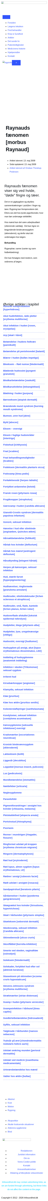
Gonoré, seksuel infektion (17, 522)
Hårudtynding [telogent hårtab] (20, 560)
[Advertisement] (24, 93)
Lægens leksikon (15, 26)
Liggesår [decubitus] (14, 760)
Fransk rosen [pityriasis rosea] (20, 493)
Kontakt (11, 56)
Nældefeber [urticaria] (15, 786)
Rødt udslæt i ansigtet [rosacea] (20, 883)
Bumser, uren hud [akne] (16, 415)
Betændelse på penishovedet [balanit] (24, 351)
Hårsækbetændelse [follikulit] (19, 538)
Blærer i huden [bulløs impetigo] (21, 358)
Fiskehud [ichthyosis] (15, 444)
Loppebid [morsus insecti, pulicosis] (23, 767)
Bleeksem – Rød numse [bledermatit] (23, 364)
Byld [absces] (10, 422)
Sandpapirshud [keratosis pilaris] (21, 889)
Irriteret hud (9, 676)
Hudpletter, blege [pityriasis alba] (21, 625)
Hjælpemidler (14, 52)
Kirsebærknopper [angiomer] (19, 683)
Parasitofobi (10, 799)
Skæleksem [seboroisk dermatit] (21, 921)
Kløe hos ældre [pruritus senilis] (21, 702)
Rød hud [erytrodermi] (15, 860)
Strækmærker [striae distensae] (20, 995)
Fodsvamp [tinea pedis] (16, 473)
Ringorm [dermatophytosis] (18, 854)
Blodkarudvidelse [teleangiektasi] (21, 386)
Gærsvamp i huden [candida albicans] (24, 506)
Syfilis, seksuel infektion (16, 1024)
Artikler (11, 38)
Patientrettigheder (16, 45)
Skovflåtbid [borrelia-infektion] (20, 944)
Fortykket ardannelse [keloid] (19, 486)
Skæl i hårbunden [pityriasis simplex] (23, 915)
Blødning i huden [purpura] (18, 393)
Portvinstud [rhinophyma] (17, 821)
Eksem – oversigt (12, 428)
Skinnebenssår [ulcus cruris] (19, 937)
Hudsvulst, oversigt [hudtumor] (20, 641)
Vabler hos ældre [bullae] (17, 1076)
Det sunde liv (14, 41)
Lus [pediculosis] (12, 773)
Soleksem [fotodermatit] (16, 960)
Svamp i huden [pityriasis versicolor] (23, 1002)
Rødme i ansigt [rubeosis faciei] (20, 876)
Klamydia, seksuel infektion (18, 689)
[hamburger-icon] (6, 17)
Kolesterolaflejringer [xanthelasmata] (23, 709)
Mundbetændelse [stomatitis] (19, 780)
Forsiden (12, 23)
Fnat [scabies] (11, 451)
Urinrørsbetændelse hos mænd (20, 1069)
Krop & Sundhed (15, 34)
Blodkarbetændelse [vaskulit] (19, 380)
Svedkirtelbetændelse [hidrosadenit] (23, 1018)
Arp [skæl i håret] (12, 335)
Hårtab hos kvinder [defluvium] (20, 544)
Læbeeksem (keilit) (13, 754)
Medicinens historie (16, 49)
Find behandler (15, 30)
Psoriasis (8, 828)
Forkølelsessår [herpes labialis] (20, 480)
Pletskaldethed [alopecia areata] (20, 815)
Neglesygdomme (12, 792)
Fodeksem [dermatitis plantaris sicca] (23, 467)
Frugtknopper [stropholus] (17, 499)
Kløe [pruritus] (11, 696)
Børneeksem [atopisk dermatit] (20, 399)
